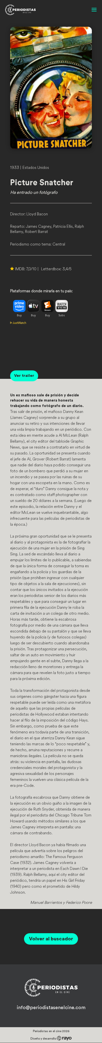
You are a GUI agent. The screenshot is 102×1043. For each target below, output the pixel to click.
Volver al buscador (51, 938)
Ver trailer (24, 376)
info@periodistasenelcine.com (51, 1007)
